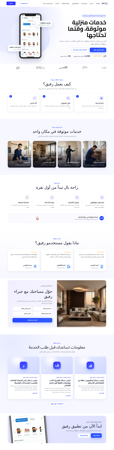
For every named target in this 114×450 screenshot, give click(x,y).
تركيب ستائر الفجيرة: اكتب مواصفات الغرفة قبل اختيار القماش (60, 383)
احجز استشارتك (32, 320)
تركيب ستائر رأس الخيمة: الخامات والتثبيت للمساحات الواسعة (23, 382)
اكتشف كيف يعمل (80, 49)
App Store (96, 435)
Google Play (84, 435)
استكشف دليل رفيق (57, 403)
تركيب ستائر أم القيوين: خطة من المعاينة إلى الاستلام (91, 382)
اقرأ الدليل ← (101, 393)
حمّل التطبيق (24, 3)
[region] (57, 445)
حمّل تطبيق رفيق (98, 49)
